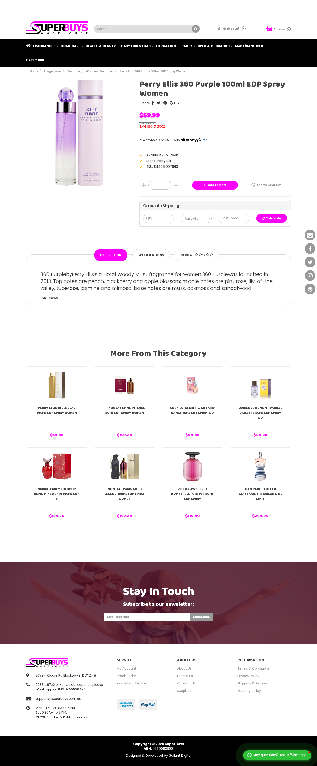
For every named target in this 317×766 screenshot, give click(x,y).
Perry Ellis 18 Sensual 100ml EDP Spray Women (57, 410)
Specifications (151, 255)
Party (187, 46)
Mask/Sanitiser (249, 46)
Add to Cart (216, 185)
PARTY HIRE (36, 60)
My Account (126, 668)
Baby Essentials (136, 46)
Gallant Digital (180, 755)
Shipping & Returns (252, 683)
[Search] (196, 29)
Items (279, 29)
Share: (146, 103)
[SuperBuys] (57, 26)
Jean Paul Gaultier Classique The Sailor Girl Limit (260, 494)
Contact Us (186, 683)
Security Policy (249, 690)
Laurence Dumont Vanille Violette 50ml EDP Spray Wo (260, 413)
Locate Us (185, 676)
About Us (184, 668)
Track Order (126, 676)
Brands (223, 46)
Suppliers (184, 690)
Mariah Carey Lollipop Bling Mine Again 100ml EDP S (56, 494)
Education (166, 46)
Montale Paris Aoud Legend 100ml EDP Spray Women (124, 494)
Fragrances (44, 46)
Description (110, 255)
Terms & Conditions (253, 668)
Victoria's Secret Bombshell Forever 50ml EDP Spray (192, 494)
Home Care (71, 46)
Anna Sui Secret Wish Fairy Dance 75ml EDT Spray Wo (192, 410)
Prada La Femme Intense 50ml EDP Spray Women (124, 410)
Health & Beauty (101, 46)
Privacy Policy (248, 676)
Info (204, 140)
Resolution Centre (131, 683)
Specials (205, 46)
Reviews (188, 255)
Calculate (273, 218)
